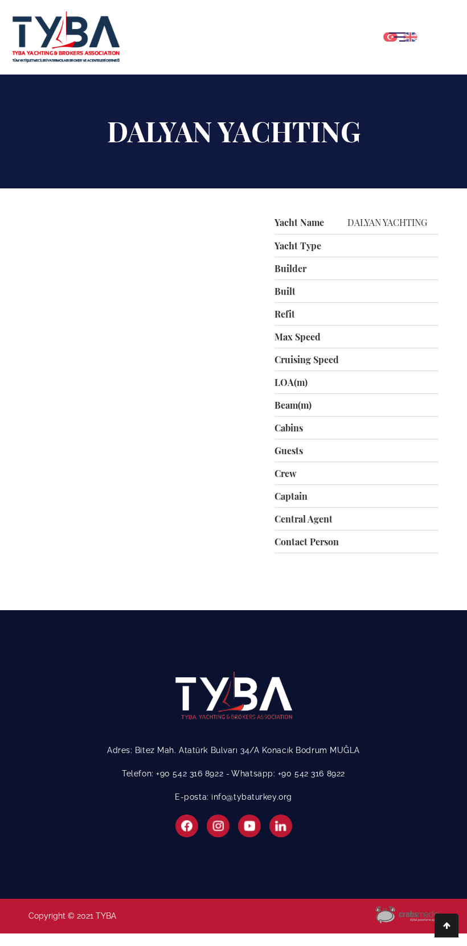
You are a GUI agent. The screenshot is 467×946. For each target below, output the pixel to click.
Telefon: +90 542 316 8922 (174, 773)
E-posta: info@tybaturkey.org (233, 796)
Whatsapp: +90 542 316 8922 (288, 773)
